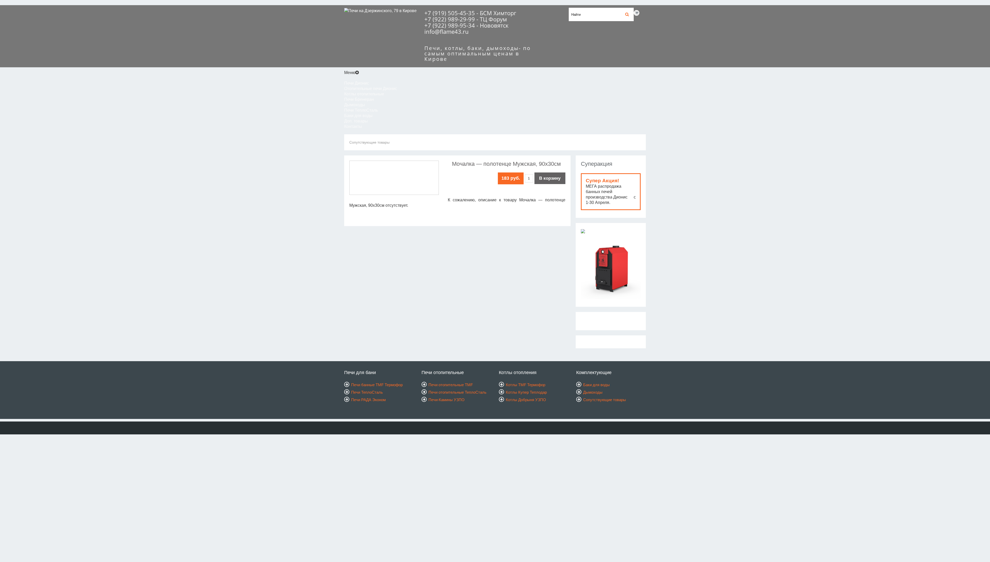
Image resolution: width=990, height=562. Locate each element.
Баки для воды (358, 115)
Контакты (353, 126)
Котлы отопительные (364, 94)
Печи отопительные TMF (450, 385)
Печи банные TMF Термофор (377, 385)
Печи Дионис (356, 83)
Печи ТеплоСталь (361, 110)
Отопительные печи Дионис (370, 88)
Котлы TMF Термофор (525, 385)
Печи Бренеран (359, 99)
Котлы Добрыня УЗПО (526, 400)
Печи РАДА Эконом (368, 400)
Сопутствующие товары (369, 142)
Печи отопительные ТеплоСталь (457, 392)
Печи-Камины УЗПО (446, 400)
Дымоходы (354, 105)
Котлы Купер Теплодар (526, 392)
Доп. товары (356, 121)
